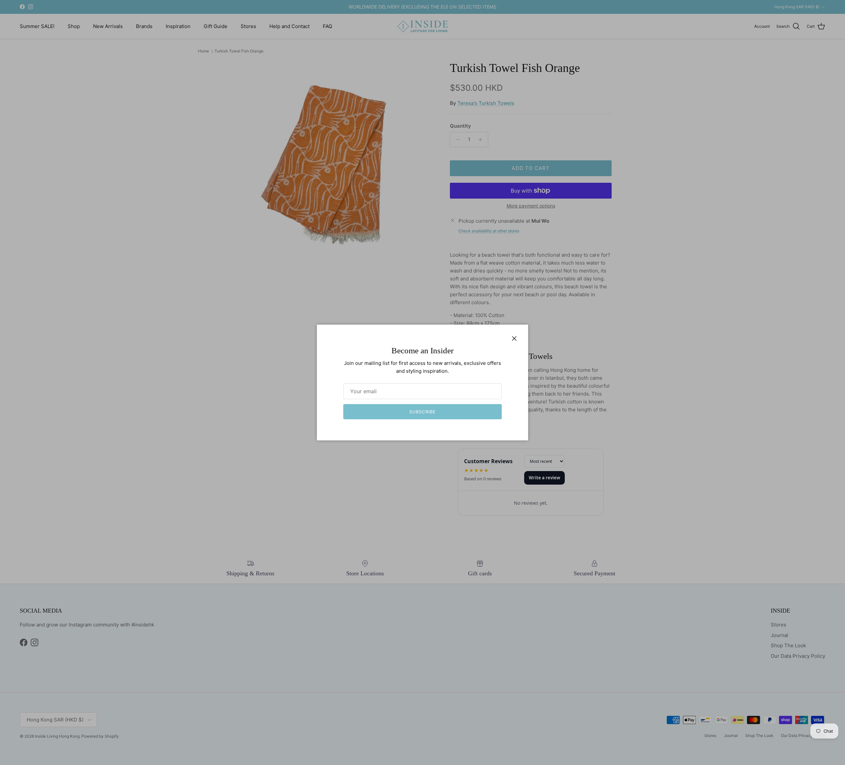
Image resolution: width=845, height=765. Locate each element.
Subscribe (422, 411)
